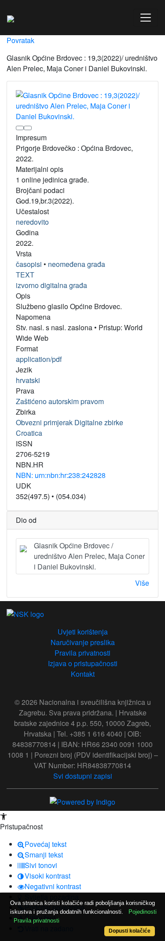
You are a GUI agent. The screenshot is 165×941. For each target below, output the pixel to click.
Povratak (20, 40)
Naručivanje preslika (83, 642)
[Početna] (10, 17)
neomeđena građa (76, 264)
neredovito (32, 222)
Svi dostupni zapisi (82, 776)
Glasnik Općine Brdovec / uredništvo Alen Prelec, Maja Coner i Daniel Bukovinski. (89, 556)
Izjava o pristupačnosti (82, 663)
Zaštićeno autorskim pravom (60, 401)
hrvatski (28, 380)
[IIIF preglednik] (20, 128)
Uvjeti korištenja (83, 632)
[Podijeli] (28, 128)
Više (142, 583)
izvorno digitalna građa (51, 285)
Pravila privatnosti (82, 653)
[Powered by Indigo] (82, 801)
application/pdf (39, 359)
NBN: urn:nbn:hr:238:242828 (61, 475)
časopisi (29, 264)
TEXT (25, 275)
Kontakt (83, 674)
